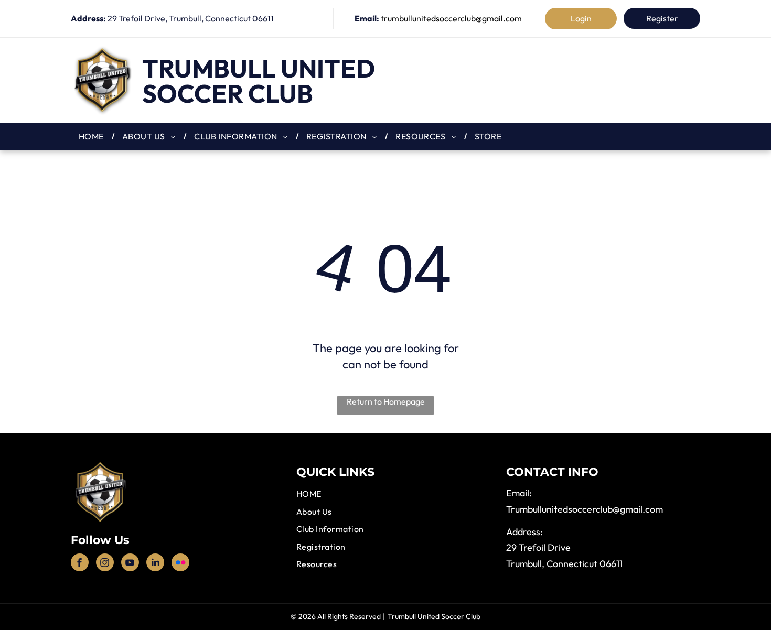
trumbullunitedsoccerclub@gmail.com (451, 18)
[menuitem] (92, 136)
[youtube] (130, 563)
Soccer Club (227, 93)
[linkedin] (155, 563)
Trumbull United (258, 68)
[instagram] (105, 563)
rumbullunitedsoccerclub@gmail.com (587, 509)
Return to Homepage (386, 401)
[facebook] (80, 563)
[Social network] (180, 563)
